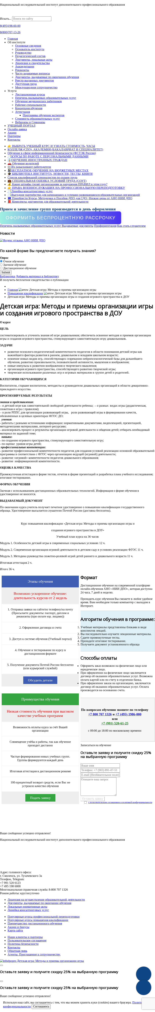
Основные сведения (28, 45)
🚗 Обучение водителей (23, 163)
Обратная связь (17, 950)
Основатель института (29, 49)
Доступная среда (26, 83)
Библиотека (7, 276)
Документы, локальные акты (33, 59)
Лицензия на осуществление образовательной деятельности (46, 899)
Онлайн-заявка (17, 129)
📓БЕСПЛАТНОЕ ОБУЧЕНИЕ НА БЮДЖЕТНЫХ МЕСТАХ (48, 170)
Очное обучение (13, 261)
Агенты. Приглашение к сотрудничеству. (34, 954)
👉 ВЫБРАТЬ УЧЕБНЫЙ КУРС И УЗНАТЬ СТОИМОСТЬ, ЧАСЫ (51, 146)
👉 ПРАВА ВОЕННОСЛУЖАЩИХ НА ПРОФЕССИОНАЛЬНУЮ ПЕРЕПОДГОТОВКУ (66, 187)
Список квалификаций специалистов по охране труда (42, 177)
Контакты (14, 139)
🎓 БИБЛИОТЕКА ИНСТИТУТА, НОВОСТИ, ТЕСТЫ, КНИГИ (50, 173)
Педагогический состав (30, 56)
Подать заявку (40, 798)
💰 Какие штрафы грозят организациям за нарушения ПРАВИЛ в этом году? (57, 184)
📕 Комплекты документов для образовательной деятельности (48, 201)
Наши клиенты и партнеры (25, 937)
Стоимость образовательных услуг (37, 118)
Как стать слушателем (131, 225)
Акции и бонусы (18, 927)
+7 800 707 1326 (100, 714)
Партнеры (14, 136)
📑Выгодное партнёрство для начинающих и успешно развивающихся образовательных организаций (74, 194)
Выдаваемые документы (77, 225)
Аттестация (22, 111)
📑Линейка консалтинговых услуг (30, 191)
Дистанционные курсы (30, 94)
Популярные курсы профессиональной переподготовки (44, 916)
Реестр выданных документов (34, 80)
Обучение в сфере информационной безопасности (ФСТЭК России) (52, 153)
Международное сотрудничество (36, 87)
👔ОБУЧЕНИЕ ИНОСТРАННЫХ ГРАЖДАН (37, 160)
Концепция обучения (28, 108)
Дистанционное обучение (19, 268)
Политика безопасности (23, 943)
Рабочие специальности (30, 104)
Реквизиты (22, 70)
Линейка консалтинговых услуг (28, 910)
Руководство (23, 52)
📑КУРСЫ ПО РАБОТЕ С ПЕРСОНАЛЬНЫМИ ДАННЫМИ (48, 156)
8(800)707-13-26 (10, 32)
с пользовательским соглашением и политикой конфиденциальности (120, 802)
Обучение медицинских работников (38, 101)
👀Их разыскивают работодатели (29, 166)
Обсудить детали (40, 680)
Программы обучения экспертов (43, 115)
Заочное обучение (14, 264)
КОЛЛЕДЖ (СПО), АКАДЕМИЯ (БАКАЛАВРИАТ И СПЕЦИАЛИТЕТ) (55, 149)
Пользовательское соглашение (27, 940)
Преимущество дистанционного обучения (35, 923)
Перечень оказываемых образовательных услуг (45, 97)
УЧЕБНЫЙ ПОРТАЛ (21, 125)
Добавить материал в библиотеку (37, 276)
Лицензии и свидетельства (32, 63)
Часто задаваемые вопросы (32, 73)
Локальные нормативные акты (27, 906)
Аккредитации (24, 66)
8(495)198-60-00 (10, 25)
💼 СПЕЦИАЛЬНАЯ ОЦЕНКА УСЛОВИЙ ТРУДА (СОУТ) (47, 180)
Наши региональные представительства (26, 14)
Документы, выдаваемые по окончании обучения (47, 77)
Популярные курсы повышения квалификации (38, 920)
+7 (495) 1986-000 (128, 714)
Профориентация (105, 225)
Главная (13, 38)
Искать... (5, 18)
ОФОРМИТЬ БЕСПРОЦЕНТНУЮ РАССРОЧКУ (60, 217)
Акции (12, 132)
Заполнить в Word (77, 826)
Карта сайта (15, 930)
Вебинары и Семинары (30, 122)
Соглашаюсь (41, 1006)
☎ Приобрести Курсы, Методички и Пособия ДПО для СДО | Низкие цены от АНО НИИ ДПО (70, 198)
